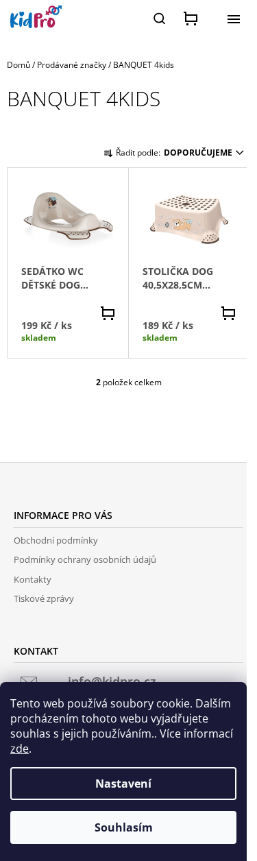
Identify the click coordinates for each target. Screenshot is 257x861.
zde (19, 748)
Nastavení (123, 783)
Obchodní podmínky (56, 540)
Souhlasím (124, 827)
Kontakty (32, 579)
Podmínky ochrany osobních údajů (85, 559)
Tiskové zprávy (44, 598)
